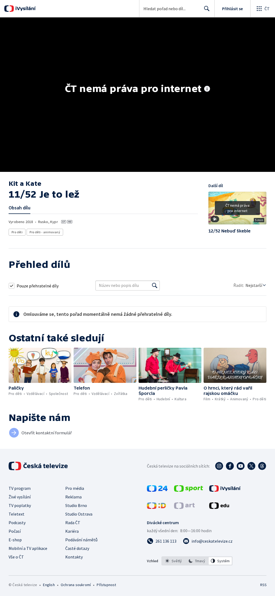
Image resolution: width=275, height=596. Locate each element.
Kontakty (74, 557)
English (49, 584)
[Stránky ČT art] (184, 507)
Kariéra (72, 531)
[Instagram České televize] (219, 466)
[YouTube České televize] (240, 466)
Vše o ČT (16, 557)
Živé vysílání (20, 496)
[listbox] (197, 560)
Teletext (16, 514)
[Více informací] (207, 89)
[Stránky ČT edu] (219, 507)
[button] (237, 210)
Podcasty (17, 522)
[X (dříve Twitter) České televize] (251, 466)
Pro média (74, 488)
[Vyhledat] (155, 286)
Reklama (73, 496)
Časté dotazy (77, 548)
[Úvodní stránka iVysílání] (24, 8)
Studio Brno (76, 505)
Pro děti (17, 232)
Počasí (15, 531)
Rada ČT (72, 522)
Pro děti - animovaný (45, 232)
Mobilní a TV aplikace (28, 548)
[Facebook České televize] (230, 466)
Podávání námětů (81, 539)
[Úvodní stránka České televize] (39, 466)
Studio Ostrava (78, 514)
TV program (20, 488)
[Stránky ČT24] (157, 490)
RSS (263, 584)
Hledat (206, 8)
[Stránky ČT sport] (188, 490)
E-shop (15, 539)
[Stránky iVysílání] (225, 490)
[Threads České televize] (262, 466)
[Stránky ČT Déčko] (156, 507)
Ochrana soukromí (76, 584)
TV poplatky (20, 505)
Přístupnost (106, 584)
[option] (173, 561)
